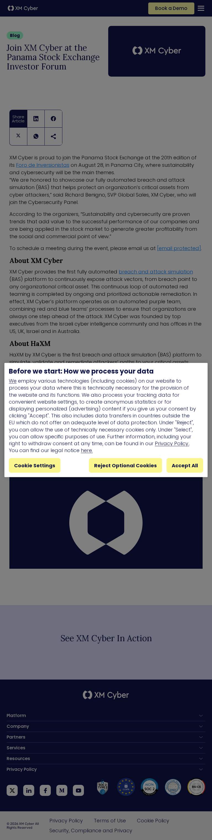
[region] (106, 420)
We (13, 380)
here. (87, 450)
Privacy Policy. (172, 443)
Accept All (185, 465)
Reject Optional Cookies (125, 465)
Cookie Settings (34, 465)
